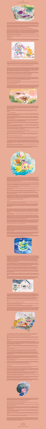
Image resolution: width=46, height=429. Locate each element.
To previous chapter (23, 424)
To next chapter (23, 423)
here (19, 426)
